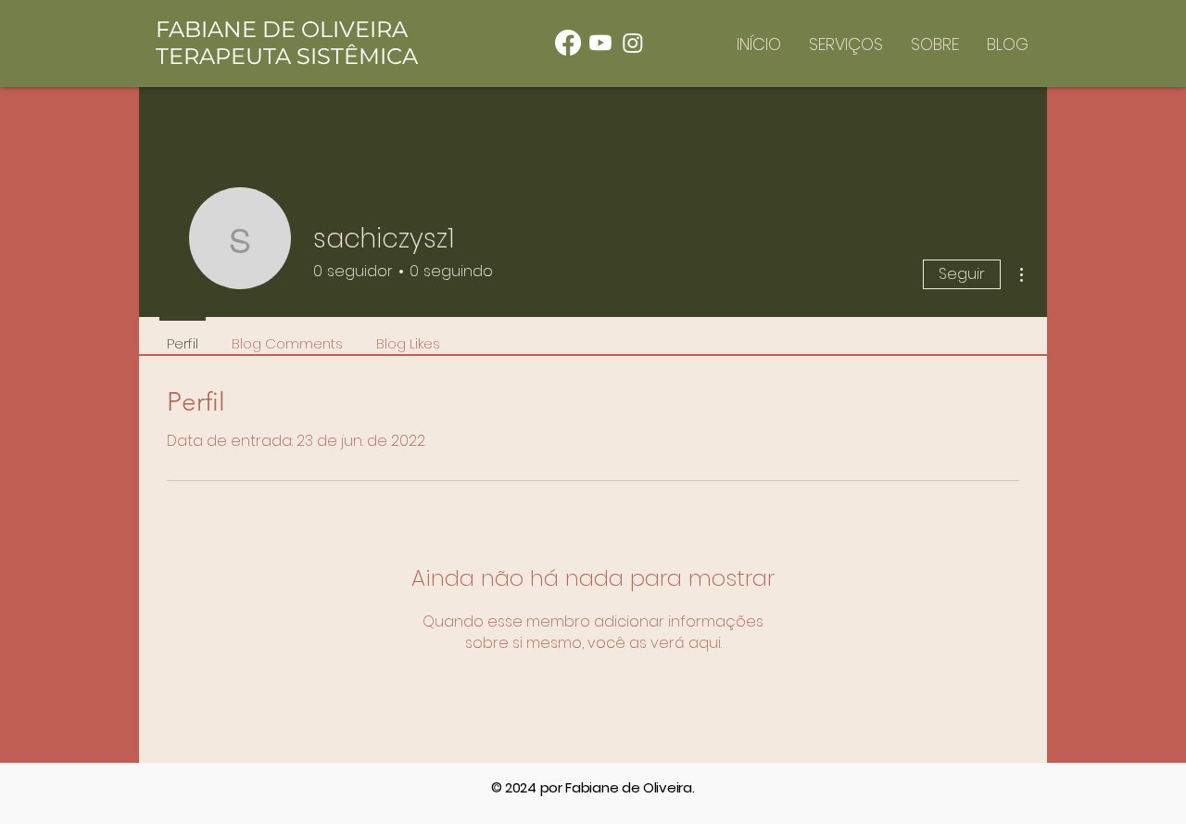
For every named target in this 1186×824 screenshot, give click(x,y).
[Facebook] (568, 43)
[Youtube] (600, 43)
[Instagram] (633, 43)
